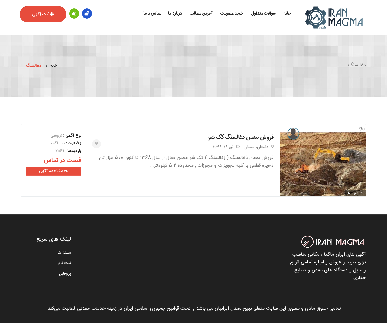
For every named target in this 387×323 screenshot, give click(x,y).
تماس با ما (152, 13)
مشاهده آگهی (51, 171)
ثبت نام (64, 263)
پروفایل (65, 273)
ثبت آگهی (40, 14)
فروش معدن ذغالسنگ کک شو (241, 137)
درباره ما (175, 13)
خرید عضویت (231, 13)
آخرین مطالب (201, 13)
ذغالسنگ (33, 65)
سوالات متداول (263, 13)
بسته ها (64, 252)
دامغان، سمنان (256, 147)
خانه (287, 13)
